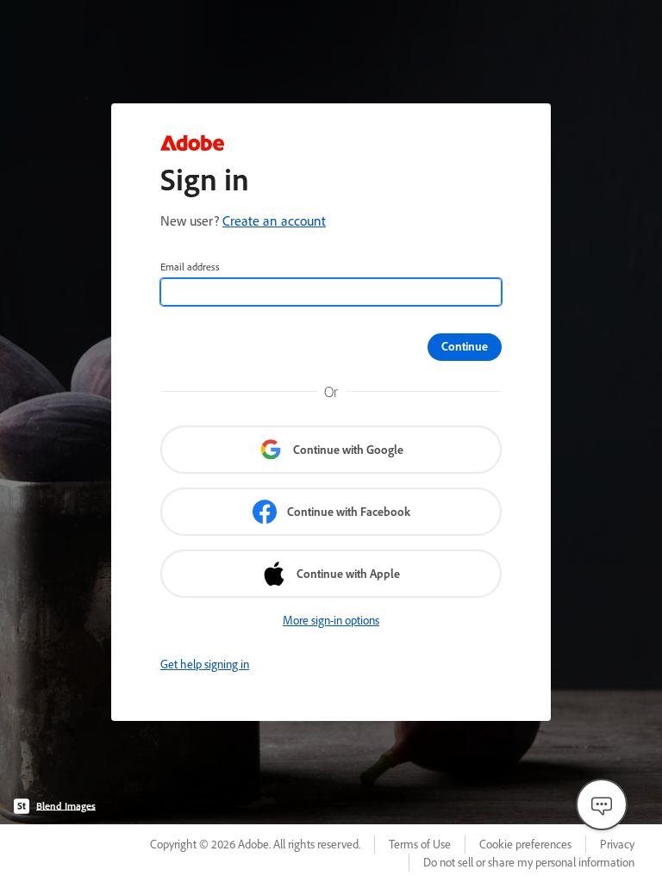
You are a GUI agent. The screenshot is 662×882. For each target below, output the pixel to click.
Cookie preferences (525, 844)
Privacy (617, 844)
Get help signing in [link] (204, 664)
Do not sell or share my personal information (528, 862)
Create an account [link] (274, 220)
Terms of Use (420, 844)
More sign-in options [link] (331, 620)
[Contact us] (602, 804)
